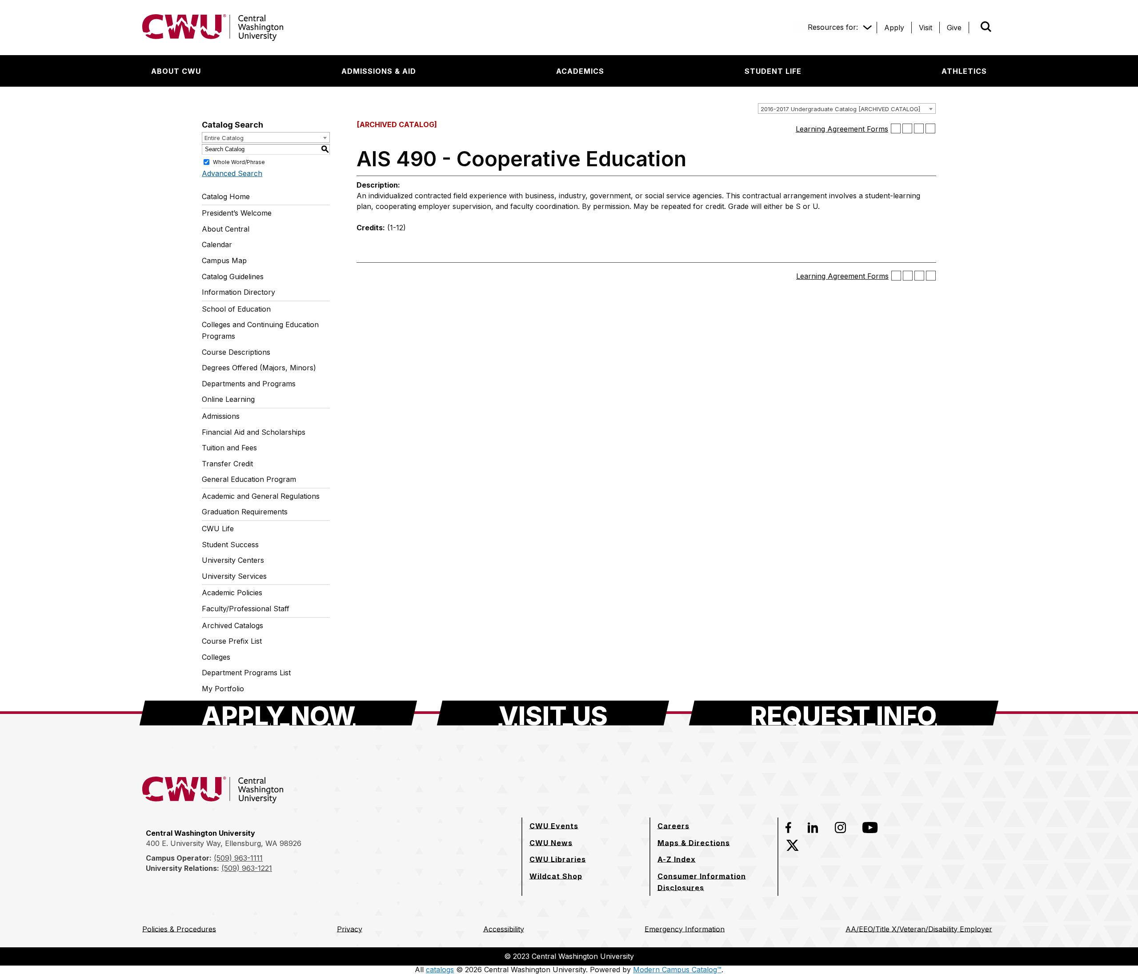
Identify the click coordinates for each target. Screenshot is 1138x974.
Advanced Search (232, 173)
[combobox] (847, 108)
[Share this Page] (907, 128)
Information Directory (238, 292)
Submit (973, 27)
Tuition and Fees (229, 447)
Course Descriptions (236, 352)
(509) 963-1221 (246, 868)
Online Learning (228, 399)
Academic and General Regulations (261, 496)
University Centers (233, 560)
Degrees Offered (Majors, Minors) (259, 367)
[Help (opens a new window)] (930, 128)
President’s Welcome (237, 212)
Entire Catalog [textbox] (224, 137)
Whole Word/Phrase (239, 161)
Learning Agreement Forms (842, 128)
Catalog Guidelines (233, 276)
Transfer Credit (227, 463)
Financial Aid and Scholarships (253, 432)
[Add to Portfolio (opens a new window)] (896, 128)
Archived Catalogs (232, 625)
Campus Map (224, 260)
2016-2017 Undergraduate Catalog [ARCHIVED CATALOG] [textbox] (840, 108)
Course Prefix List (232, 641)
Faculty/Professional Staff (245, 608)
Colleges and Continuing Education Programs (260, 330)
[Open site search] (986, 26)
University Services (234, 576)
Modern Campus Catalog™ (677, 969)
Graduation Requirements (245, 511)
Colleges (216, 657)
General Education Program (249, 479)
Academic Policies (232, 592)
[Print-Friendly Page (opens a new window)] (919, 128)
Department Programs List (246, 672)
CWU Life (218, 528)
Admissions (221, 416)
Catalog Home (226, 196)
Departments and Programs (249, 383)
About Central (225, 228)
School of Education (236, 309)
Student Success (230, 544)
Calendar (217, 244)
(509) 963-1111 (238, 858)
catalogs (440, 969)
